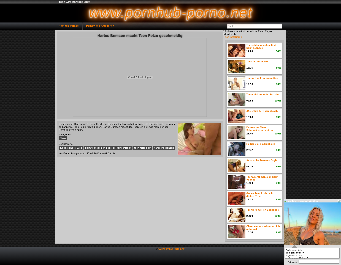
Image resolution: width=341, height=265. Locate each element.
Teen (63, 138)
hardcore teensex (164, 147)
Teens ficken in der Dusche (262, 94)
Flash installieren (232, 36)
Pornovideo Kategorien (100, 25)
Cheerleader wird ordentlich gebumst (263, 227)
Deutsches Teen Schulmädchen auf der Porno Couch (260, 129)
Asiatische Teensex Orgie (261, 160)
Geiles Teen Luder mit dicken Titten (259, 195)
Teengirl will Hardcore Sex (262, 78)
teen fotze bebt (142, 147)
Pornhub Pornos (69, 25)
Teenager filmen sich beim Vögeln (262, 178)
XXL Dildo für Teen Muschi (262, 110)
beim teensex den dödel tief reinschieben (108, 147)
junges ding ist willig (71, 147)
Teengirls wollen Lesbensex (263, 209)
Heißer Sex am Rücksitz (260, 143)
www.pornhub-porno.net (171, 248)
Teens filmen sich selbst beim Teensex (261, 46)
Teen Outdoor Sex (257, 61)
